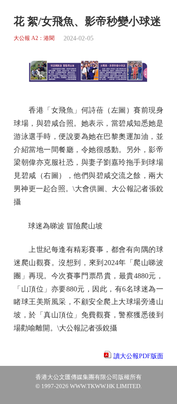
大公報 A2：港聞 (34, 38)
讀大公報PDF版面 (138, 356)
